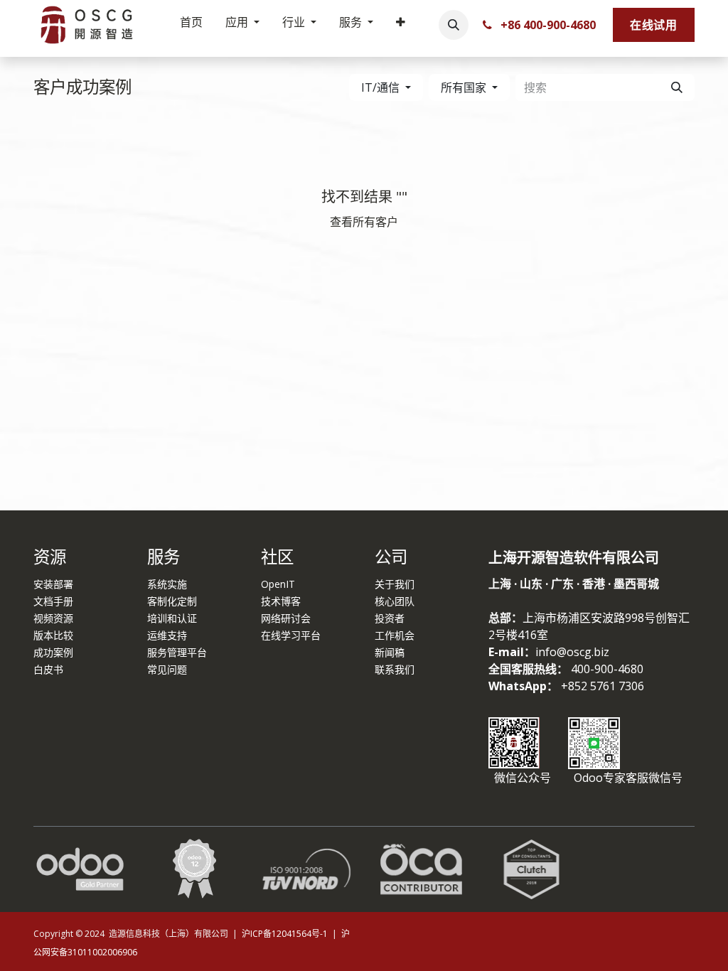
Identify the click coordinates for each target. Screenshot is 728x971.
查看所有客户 (364, 222)
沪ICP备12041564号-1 (286, 934)
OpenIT (278, 584)
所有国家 (463, 87)
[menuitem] (191, 25)
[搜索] (677, 87)
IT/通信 (380, 87)
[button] (454, 25)
